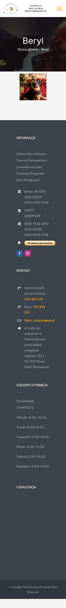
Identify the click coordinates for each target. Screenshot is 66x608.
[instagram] (28, 253)
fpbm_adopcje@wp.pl (39, 320)
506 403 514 (33, 299)
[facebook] (19, 253)
